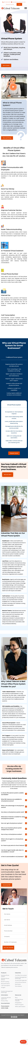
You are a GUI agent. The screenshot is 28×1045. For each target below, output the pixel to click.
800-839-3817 (7, 2)
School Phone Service (20, 982)
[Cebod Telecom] (10, 9)
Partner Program (19, 1004)
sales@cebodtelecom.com (18, 2)
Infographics (18, 1002)
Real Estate (18, 984)
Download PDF (6, 885)
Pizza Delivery (18, 986)
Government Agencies (21, 980)
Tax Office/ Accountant (21, 975)
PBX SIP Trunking (5, 981)
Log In (19, 4)
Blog (16, 997)
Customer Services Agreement (6, 998)
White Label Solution (20, 1006)
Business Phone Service (5, 979)
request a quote (10, 4)
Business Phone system (5, 976)
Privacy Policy (4, 1000)
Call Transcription (5, 985)
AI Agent (3, 987)
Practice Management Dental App (7, 992)
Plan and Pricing (7, 138)
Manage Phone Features (19, 1000)
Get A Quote (6, 65)
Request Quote (14, 453)
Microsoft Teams (5, 983)
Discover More (7, 474)
